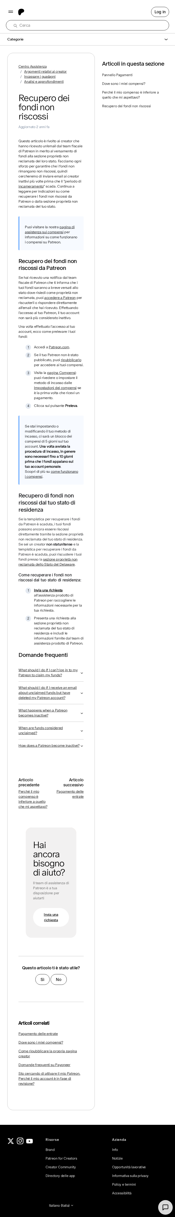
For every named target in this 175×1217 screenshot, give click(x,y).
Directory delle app (60, 1176)
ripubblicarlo (71, 360)
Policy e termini (124, 1184)
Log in (160, 11)
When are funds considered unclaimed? (40, 730)
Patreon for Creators (61, 1158)
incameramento (31, 186)
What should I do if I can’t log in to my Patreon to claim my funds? (47, 672)
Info (115, 1150)
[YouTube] (29, 1143)
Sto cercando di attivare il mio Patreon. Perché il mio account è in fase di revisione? (49, 1078)
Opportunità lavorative (129, 1167)
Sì (42, 979)
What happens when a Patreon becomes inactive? (42, 712)
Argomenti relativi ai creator (45, 71)
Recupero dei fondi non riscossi (126, 106)
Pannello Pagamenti (117, 75)
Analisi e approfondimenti (44, 81)
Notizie (117, 1158)
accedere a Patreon (60, 298)
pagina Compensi (61, 373)
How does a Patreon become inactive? (49, 745)
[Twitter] (10, 1143)
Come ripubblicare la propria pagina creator (47, 1053)
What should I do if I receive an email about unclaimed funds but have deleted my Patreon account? (47, 692)
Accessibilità (121, 1193)
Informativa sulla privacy (130, 1176)
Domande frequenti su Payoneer (44, 1065)
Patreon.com (59, 347)
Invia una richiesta (48, 590)
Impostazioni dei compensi (55, 388)
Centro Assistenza (32, 66)
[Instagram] (20, 1143)
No (58, 979)
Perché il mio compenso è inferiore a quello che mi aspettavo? (130, 94)
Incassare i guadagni (40, 76)
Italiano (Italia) (59, 1205)
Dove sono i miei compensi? (40, 1042)
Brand (50, 1150)
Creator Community (61, 1167)
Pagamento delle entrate (38, 1034)
